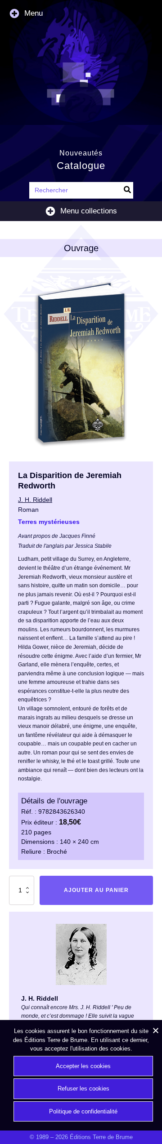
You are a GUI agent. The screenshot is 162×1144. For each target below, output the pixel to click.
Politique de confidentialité (83, 1111)
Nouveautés (81, 153)
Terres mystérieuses (49, 521)
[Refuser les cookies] (155, 1030)
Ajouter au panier (96, 890)
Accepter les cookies (83, 1066)
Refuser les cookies (83, 1088)
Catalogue (81, 165)
